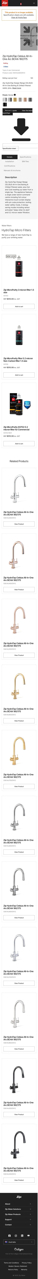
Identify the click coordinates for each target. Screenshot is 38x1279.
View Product (19, 524)
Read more (16, 88)
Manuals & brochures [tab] (12, 170)
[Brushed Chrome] (10, 99)
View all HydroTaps (19, 17)
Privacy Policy (27, 1263)
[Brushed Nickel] (20, 99)
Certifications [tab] (9, 166)
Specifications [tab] (25, 157)
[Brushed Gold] (15, 99)
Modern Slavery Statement (18, 1266)
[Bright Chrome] (5, 99)
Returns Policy (13, 1269)
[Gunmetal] (30, 99)
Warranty (24, 1269)
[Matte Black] (5, 104)
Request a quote (11, 110)
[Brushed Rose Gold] (25, 99)
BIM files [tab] (25, 161)
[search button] (15, 95)
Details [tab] (9, 157)
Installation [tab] (9, 161)
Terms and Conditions (11, 1263)
